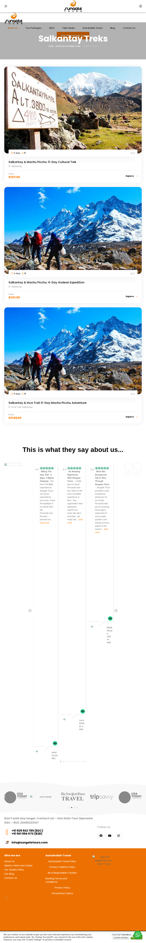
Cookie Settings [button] (120, 937)
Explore (130, 176)
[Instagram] (118, 835)
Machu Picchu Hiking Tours (68, 46)
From (11, 174)
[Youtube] (109, 835)
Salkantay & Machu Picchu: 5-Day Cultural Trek (42, 162)
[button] (4, 797)
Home (51, 46)
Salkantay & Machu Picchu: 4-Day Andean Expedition (46, 282)
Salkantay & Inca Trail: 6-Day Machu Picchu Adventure (48, 403)
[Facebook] (101, 835)
